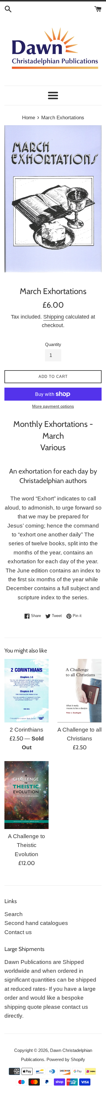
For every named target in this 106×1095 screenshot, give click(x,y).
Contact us (18, 932)
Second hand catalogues (36, 923)
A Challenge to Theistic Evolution (26, 845)
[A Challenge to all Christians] (79, 690)
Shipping (53, 317)
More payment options (53, 406)
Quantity (53, 344)
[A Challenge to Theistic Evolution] (26, 795)
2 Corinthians (26, 730)
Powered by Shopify (66, 1059)
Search (13, 914)
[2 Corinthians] (26, 690)
